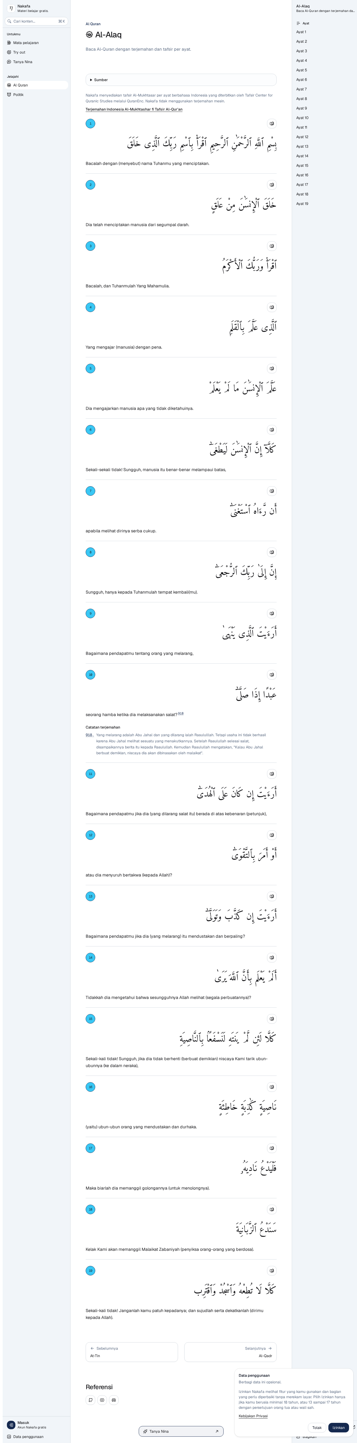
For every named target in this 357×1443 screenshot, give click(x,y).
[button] (132, 1352)
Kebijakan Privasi (253, 1416)
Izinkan (339, 1427)
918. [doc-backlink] (90, 735)
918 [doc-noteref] (181, 713)
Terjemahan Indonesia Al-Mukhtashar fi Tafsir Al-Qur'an (134, 109)
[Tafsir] (272, 123)
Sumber (101, 79)
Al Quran (93, 23)
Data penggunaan (28, 1436)
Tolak (317, 1427)
